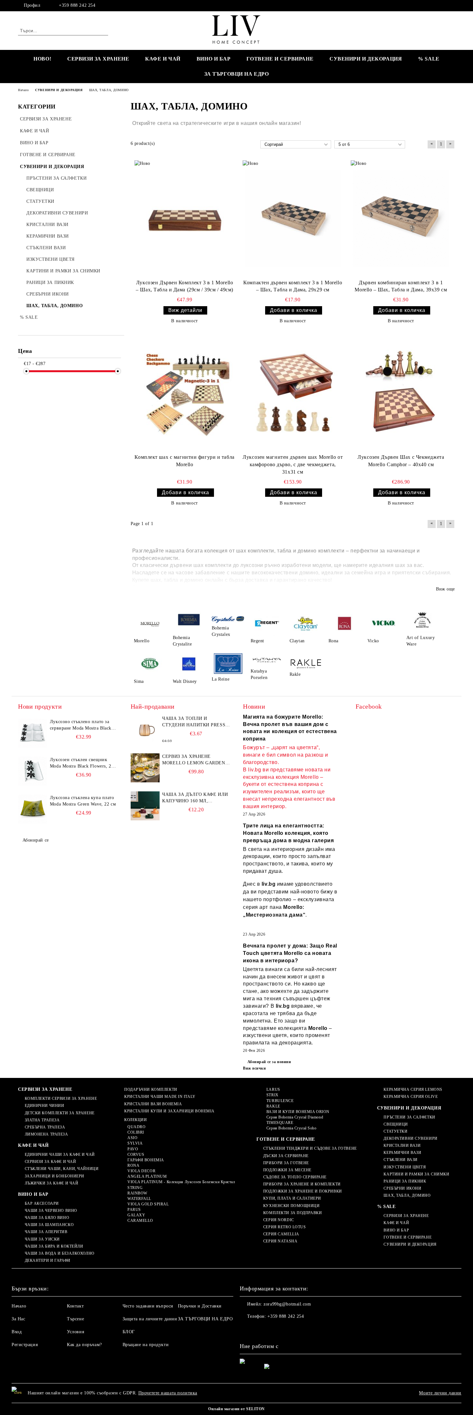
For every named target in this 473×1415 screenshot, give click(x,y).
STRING (135, 1187)
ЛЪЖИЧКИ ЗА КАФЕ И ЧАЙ (51, 1183)
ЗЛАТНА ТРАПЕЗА (42, 1120)
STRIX (272, 1095)
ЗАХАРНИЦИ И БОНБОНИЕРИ (54, 1176)
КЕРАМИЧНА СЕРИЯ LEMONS (413, 1089)
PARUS (134, 1209)
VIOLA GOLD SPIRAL (148, 1204)
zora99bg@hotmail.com (287, 1304)
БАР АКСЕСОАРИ (42, 1203)
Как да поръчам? (84, 1344)
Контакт (75, 1306)
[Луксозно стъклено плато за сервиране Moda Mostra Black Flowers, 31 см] (32, 733)
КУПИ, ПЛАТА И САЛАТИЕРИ (292, 1198)
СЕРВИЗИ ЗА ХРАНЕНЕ (98, 58)
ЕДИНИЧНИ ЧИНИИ (44, 1105)
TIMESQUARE (279, 1122)
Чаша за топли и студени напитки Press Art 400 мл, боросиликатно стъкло (193, 722)
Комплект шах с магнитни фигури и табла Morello (184, 460)
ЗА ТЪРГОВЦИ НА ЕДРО (236, 74)
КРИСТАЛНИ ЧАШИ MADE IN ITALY (159, 1096)
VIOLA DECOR (141, 1171)
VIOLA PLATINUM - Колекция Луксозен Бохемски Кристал (181, 1182)
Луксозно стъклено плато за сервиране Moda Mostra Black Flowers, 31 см (80, 725)
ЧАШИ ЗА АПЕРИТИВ (46, 1232)
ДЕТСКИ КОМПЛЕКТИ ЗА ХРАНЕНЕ (60, 1113)
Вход (17, 1331)
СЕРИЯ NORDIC (278, 1220)
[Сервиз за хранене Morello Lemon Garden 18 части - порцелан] (145, 767)
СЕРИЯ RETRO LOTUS (284, 1227)
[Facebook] (451, 5)
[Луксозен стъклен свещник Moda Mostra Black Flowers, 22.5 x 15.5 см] (32, 771)
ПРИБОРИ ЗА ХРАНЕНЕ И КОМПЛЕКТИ (301, 1184)
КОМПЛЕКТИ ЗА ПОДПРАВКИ (292, 1213)
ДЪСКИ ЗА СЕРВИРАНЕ (286, 1156)
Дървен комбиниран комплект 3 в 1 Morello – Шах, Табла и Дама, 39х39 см (401, 286)
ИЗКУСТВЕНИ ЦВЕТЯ (405, 1167)
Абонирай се (36, 840)
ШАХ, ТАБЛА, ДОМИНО (407, 1195)
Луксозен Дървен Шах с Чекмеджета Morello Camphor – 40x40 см (400, 460)
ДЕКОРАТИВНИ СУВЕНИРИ (410, 1138)
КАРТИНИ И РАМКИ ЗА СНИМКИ (416, 1174)
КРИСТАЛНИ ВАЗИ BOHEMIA (153, 1104)
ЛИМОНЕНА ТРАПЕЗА (46, 1134)
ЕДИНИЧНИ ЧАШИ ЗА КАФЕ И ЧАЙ (60, 1154)
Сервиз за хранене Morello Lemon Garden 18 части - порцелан (193, 760)
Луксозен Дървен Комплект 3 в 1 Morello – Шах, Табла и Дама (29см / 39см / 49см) (184, 286)
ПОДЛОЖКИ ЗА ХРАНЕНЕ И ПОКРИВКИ (302, 1191)
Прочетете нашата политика (167, 1393)
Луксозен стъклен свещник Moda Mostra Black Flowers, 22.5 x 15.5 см (83, 763)
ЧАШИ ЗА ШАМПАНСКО (49, 1224)
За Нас (18, 1318)
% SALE (428, 58)
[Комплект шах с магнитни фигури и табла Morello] (184, 393)
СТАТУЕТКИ (395, 1131)
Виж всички (254, 1068)
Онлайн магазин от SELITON (236, 1409)
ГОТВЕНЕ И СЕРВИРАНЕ (279, 58)
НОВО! (42, 58)
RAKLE (273, 1106)
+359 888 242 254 (77, 5)
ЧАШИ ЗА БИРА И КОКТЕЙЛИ (54, 1246)
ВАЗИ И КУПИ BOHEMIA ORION (297, 1111)
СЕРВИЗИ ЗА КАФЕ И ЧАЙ (50, 1161)
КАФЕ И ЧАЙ (163, 58)
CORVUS (135, 1154)
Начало (19, 1306)
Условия (75, 1331)
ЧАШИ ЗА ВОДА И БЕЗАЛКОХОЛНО (60, 1253)
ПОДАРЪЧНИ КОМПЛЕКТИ (150, 1089)
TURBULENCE (279, 1101)
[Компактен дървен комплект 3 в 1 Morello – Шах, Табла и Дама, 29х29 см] (293, 218)
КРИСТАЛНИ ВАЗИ (402, 1145)
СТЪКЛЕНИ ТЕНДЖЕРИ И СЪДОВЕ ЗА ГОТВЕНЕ (310, 1148)
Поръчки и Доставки (200, 1306)
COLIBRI (135, 1132)
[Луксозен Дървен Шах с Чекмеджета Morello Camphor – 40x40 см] (401, 393)
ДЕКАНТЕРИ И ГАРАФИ (47, 1260)
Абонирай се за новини (269, 1062)
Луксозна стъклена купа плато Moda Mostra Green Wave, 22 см (83, 801)
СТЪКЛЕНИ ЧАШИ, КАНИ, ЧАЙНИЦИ (61, 1168)
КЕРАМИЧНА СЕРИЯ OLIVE (411, 1096)
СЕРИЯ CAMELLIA (281, 1234)
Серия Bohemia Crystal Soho (291, 1128)
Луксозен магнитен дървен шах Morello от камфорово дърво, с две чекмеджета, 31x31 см (293, 464)
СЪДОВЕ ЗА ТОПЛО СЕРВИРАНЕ (295, 1177)
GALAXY (136, 1215)
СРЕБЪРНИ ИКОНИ (402, 1188)
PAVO (132, 1149)
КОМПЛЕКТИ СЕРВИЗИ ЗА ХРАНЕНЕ (61, 1098)
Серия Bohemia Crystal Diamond (294, 1117)
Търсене (75, 1318)
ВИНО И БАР (214, 58)
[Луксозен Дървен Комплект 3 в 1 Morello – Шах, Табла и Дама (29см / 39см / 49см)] (184, 218)
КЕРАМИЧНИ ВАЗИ (402, 1152)
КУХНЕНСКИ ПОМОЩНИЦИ (291, 1205)
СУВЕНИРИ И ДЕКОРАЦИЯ (365, 58)
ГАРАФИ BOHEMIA (145, 1160)
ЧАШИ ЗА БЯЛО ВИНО (47, 1217)
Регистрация (25, 1344)
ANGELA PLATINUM (147, 1176)
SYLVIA (135, 1143)
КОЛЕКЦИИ (135, 1120)
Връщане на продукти (146, 1344)
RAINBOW (137, 1193)
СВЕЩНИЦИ (396, 1124)
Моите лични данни (440, 1393)
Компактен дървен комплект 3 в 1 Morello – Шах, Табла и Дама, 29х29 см (292, 286)
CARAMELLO (140, 1220)
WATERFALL (139, 1198)
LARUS (273, 1089)
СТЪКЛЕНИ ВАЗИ (400, 1159)
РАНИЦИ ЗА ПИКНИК (405, 1181)
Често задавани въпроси (148, 1306)
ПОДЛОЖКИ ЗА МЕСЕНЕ (287, 1170)
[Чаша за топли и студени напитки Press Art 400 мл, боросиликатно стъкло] (145, 729)
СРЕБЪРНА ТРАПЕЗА (45, 1127)
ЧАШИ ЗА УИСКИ (42, 1239)
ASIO (132, 1138)
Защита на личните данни (150, 1318)
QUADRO (136, 1127)
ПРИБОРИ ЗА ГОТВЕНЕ (286, 1163)
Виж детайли (185, 310)
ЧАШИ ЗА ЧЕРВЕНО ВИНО (51, 1210)
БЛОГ (129, 1331)
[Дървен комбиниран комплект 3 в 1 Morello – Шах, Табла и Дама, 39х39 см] (401, 218)
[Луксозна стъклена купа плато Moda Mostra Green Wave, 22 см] (32, 809)
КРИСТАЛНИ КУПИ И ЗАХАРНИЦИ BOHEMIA (169, 1111)
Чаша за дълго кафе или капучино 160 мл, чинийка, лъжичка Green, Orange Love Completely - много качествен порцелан (195, 798)
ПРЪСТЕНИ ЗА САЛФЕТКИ (409, 1117)
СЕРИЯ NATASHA (280, 1241)
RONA (133, 1165)
